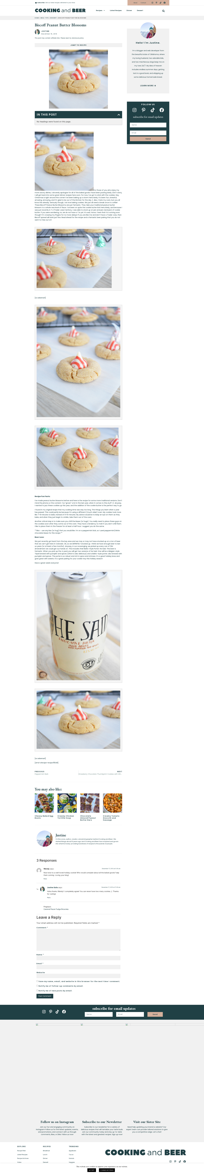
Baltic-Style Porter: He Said (95, 549)
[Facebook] (164, 2)
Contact (143, 3)
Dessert (140, 10)
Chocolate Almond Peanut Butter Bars (88, 818)
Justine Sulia (52, 887)
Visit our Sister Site (147, 1122)
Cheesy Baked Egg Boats (44, 817)
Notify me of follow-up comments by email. (61, 986)
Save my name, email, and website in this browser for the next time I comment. (79, 981)
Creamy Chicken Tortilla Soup (65, 817)
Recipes (99, 10)
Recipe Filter (21, 1151)
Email (40, 963)
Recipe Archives (23, 1158)
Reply (45, 879)
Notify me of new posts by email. (55, 990)
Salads (71, 1158)
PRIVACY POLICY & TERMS (141, 1170)
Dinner (129, 10)
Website (40, 972)
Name (40, 955)
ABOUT (37, 1170)
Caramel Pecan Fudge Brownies (56, 909)
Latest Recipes (116, 10)
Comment (42, 927)
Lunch (45, 1155)
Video (19, 1162)
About (135, 3)
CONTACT (49, 1170)
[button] (163, 11)
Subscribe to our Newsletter (102, 1122)
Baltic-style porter (99, 553)
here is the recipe (80, 500)
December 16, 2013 (49, 34)
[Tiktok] (160, 2)
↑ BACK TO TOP (19, 1170)
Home (37, 18)
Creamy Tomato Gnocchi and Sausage (111, 818)
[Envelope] (36, 3)
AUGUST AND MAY (188, 1170)
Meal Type (45, 18)
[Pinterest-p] (156, 2)
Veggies (72, 1162)
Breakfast (46, 1151)
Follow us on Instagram (57, 1122)
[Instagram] (152, 2)
